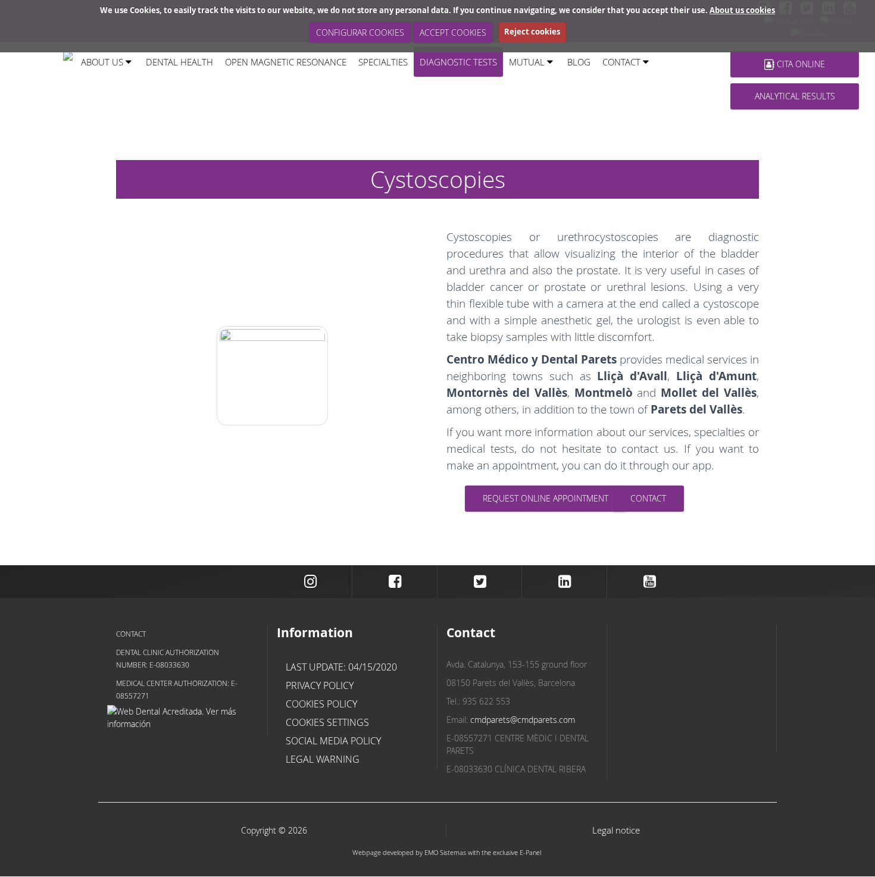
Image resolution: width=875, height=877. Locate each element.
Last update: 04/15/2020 (341, 667)
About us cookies (742, 10)
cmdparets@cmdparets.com (522, 719)
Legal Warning (323, 759)
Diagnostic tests (458, 61)
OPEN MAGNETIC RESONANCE (285, 61)
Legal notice (616, 830)
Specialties (383, 61)
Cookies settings (327, 722)
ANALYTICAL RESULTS (795, 96)
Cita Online (799, 64)
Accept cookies (453, 32)
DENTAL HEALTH (179, 61)
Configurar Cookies (360, 32)
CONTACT (648, 498)
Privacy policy (320, 685)
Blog (578, 61)
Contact (131, 633)
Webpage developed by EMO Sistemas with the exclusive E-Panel (446, 852)
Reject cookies (532, 31)
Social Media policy (333, 740)
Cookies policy (321, 703)
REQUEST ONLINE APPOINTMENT (545, 498)
